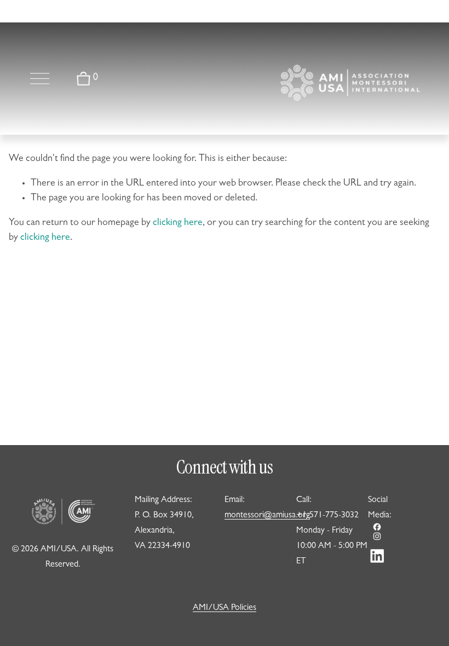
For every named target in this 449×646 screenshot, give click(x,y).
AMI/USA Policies (224, 608)
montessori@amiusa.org (267, 515)
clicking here (178, 223)
